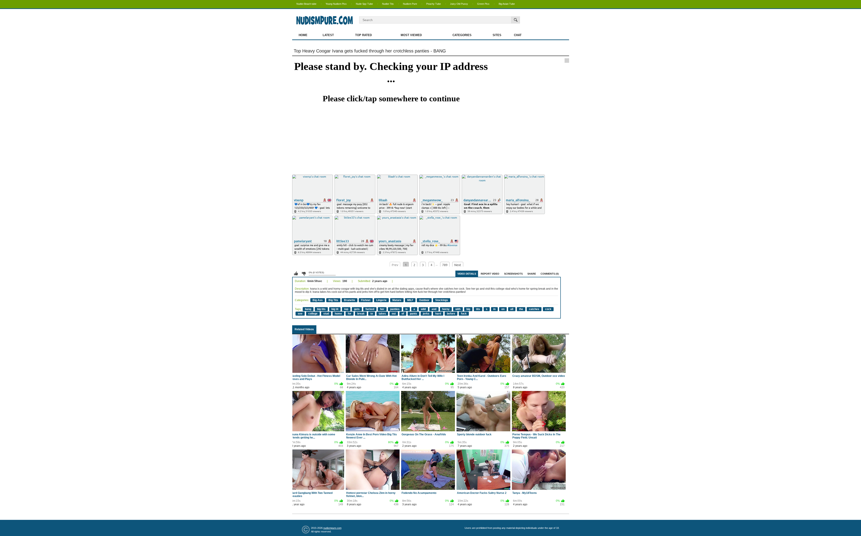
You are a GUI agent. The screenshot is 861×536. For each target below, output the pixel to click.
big (468, 309)
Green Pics (483, 3)
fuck (464, 313)
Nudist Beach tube (306, 3)
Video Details (466, 273)
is (406, 309)
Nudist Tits (388, 3)
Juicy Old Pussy (459, 3)
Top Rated (363, 35)
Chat (518, 35)
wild (423, 309)
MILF (410, 300)
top (346, 309)
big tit (334, 309)
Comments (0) (550, 273)
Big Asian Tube (507, 3)
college (312, 313)
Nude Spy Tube (364, 3)
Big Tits (333, 300)
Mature (396, 300)
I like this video (296, 273)
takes (382, 313)
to (371, 313)
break (361, 313)
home (338, 313)
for (349, 313)
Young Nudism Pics (336, 3)
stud (326, 313)
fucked (369, 309)
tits (478, 309)
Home (303, 35)
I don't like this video (303, 273)
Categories (462, 35)
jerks (426, 313)
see (300, 313)
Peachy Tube (433, 3)
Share (531, 273)
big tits (321, 309)
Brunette (349, 300)
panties (395, 309)
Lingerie (381, 300)
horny (446, 309)
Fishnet (365, 300)
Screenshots (513, 273)
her (382, 309)
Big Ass (318, 300)
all (511, 309)
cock (548, 309)
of (403, 313)
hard (438, 313)
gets (357, 309)
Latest (328, 35)
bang (308, 309)
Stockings (441, 300)
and (434, 309)
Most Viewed (411, 35)
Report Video (490, 273)
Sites (497, 35)
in (494, 309)
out (394, 313)
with (458, 309)
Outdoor (424, 300)
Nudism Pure (410, 3)
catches (534, 309)
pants (413, 313)
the (521, 309)
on (502, 309)
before (451, 313)
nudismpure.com (332, 528)
